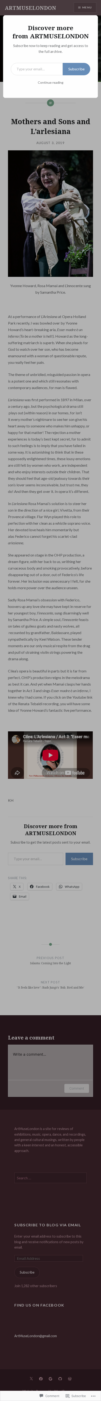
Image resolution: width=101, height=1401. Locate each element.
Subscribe (76, 69)
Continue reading (50, 82)
